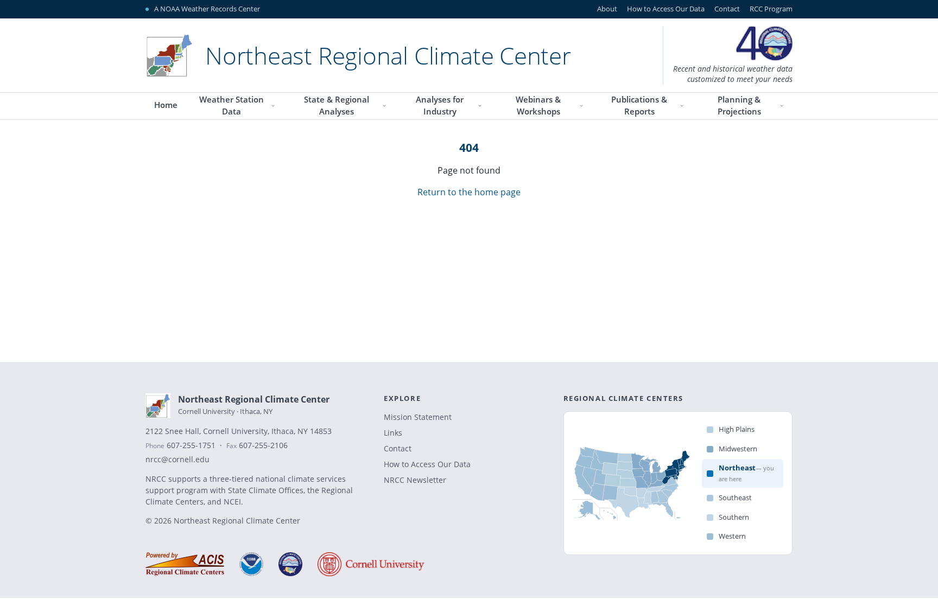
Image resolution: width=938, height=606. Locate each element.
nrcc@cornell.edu (177, 459)
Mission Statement (418, 417)
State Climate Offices (265, 490)
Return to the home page (469, 192)
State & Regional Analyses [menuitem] (336, 105)
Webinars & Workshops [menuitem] (538, 105)
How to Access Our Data (666, 9)
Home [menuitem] (166, 105)
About (607, 9)
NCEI (232, 501)
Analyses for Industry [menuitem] (440, 105)
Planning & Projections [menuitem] (739, 105)
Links (393, 433)
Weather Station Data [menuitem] (231, 105)
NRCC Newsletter (415, 480)
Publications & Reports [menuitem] (639, 105)
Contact (727, 9)
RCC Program (771, 9)
